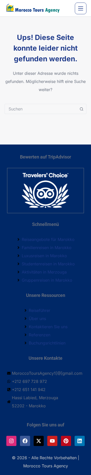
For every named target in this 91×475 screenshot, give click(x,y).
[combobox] (41, 109)
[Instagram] (11, 441)
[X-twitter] (39, 441)
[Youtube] (52, 441)
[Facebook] (25, 441)
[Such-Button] (81, 109)
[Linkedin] (80, 441)
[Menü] (80, 8)
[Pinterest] (66, 441)
